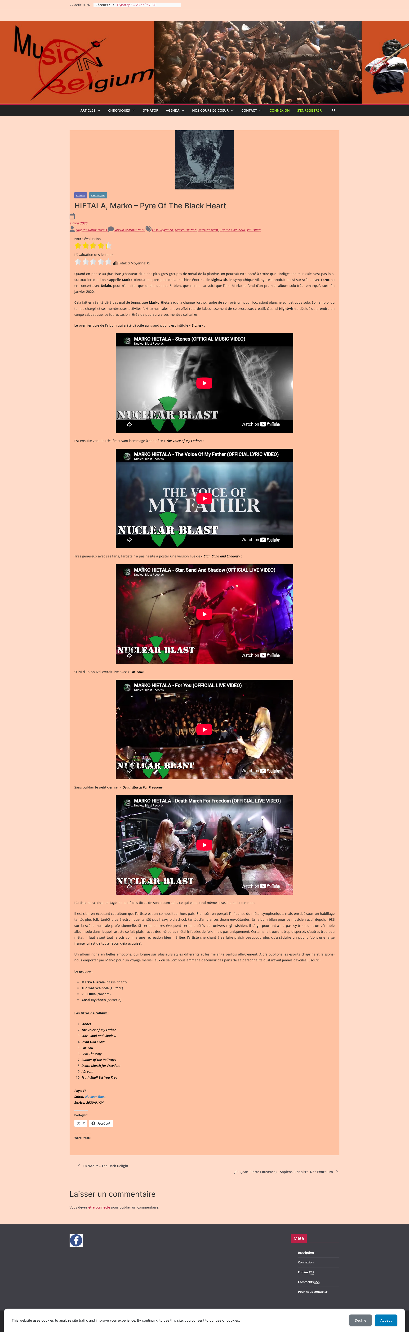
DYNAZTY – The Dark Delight (106, 1166)
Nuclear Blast (208, 230)
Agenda (172, 110)
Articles (87, 110)
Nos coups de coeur (210, 110)
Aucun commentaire (129, 230)
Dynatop (150, 110)
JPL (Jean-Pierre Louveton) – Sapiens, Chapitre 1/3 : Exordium (284, 1172)
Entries (306, 1272)
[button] (98, 110)
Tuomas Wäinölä (232, 230)
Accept (386, 1320)
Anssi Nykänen (162, 230)
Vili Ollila (254, 230)
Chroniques (119, 110)
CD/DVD (80, 195)
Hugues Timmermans (92, 230)
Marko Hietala (185, 230)
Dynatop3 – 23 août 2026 (136, 5)
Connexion (280, 110)
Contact (249, 110)
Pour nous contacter (313, 1291)
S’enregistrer (309, 110)
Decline (360, 1320)
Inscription (306, 1252)
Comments (309, 1282)
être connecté (99, 1207)
